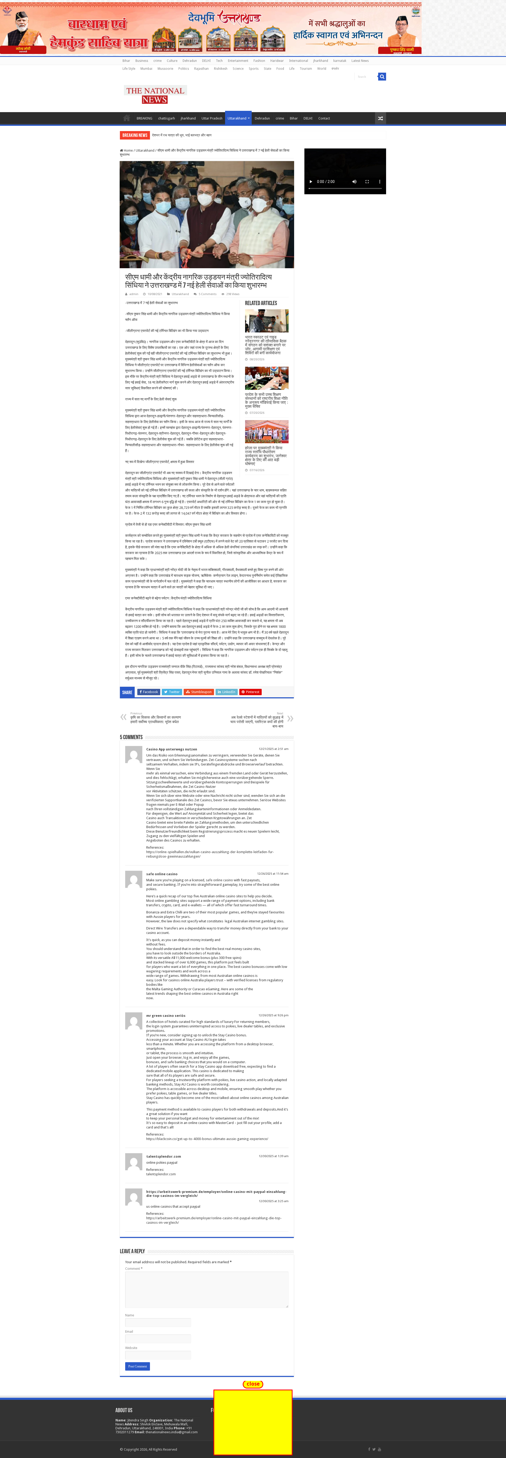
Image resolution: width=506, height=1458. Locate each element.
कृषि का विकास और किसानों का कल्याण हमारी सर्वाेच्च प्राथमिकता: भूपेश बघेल (155, 718)
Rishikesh (220, 69)
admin (133, 294)
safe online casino (162, 874)
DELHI (206, 61)
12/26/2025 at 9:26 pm (274, 1015)
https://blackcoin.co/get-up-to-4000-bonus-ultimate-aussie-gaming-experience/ (207, 1139)
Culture (172, 61)
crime (157, 61)
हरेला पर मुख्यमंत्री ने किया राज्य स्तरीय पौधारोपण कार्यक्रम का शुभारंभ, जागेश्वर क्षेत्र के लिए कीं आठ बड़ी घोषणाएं (266, 456)
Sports (254, 69)
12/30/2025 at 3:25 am (274, 1201)
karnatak (339, 61)
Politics (183, 69)
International (298, 61)
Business (141, 61)
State (267, 69)
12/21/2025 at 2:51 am (274, 749)
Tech (219, 61)
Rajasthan (201, 69)
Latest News (360, 61)
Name (129, 1315)
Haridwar (277, 61)
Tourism (306, 69)
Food (280, 69)
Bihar (126, 61)
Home (127, 117)
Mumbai (146, 69)
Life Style (129, 69)
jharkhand (320, 61)
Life (291, 69)
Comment (134, 1269)
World (321, 69)
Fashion (259, 61)
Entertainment (238, 61)
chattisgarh (166, 118)
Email (129, 1331)
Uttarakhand (237, 118)
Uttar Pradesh (212, 118)
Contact (324, 118)
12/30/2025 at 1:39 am (274, 1156)
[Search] (382, 77)
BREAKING (144, 118)
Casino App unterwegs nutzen (171, 749)
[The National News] (155, 93)
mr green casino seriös (166, 1016)
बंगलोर (335, 69)
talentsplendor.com (163, 1156)
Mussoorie (165, 69)
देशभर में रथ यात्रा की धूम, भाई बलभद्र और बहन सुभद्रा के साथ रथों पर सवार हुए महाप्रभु (206, 135)
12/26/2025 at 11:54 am (273, 873)
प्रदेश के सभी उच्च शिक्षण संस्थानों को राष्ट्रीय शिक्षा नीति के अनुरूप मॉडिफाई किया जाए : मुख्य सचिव (266, 400)
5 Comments (208, 294)
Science (238, 69)
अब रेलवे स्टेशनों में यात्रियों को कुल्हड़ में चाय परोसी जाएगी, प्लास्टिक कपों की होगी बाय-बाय (256, 720)
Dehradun (190, 61)
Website (131, 1348)
